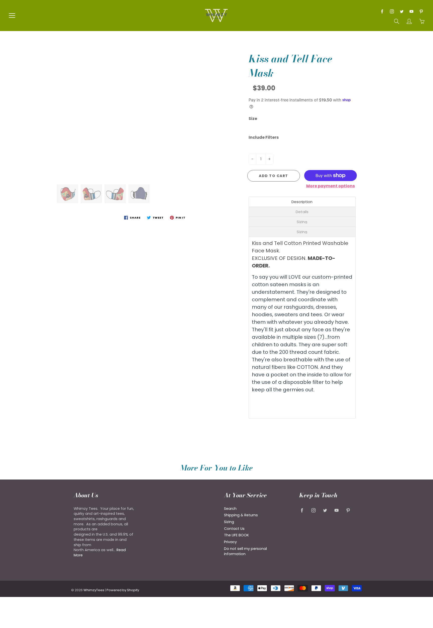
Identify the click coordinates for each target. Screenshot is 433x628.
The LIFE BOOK (236, 535)
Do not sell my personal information (245, 551)
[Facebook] (382, 11)
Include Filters (264, 137)
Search (230, 508)
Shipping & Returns (241, 515)
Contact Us (234, 528)
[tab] (302, 202)
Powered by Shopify (122, 590)
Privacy (230, 541)
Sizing (229, 521)
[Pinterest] (421, 11)
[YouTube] (411, 11)
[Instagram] (392, 11)
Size (253, 118)
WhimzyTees (93, 590)
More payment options (330, 186)
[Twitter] (401, 11)
